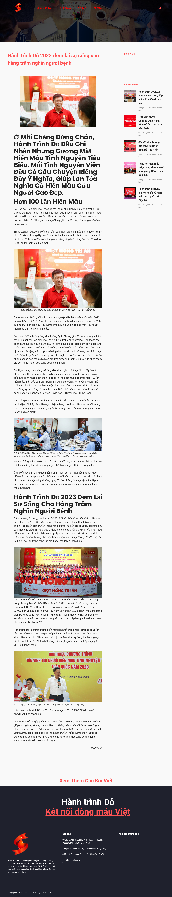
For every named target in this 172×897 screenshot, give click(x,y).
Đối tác (82, 8)
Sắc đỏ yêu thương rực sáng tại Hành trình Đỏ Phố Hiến (149, 146)
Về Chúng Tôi (44, 8)
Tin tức (97, 8)
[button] (160, 8)
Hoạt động (65, 8)
